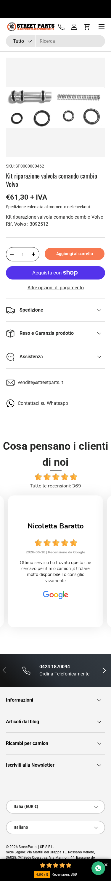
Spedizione (16, 206)
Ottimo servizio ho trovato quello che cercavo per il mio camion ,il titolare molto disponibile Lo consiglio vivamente (55, 572)
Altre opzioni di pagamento (56, 287)
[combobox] (55, 41)
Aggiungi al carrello (74, 253)
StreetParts (27, 847)
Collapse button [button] (106, 864)
